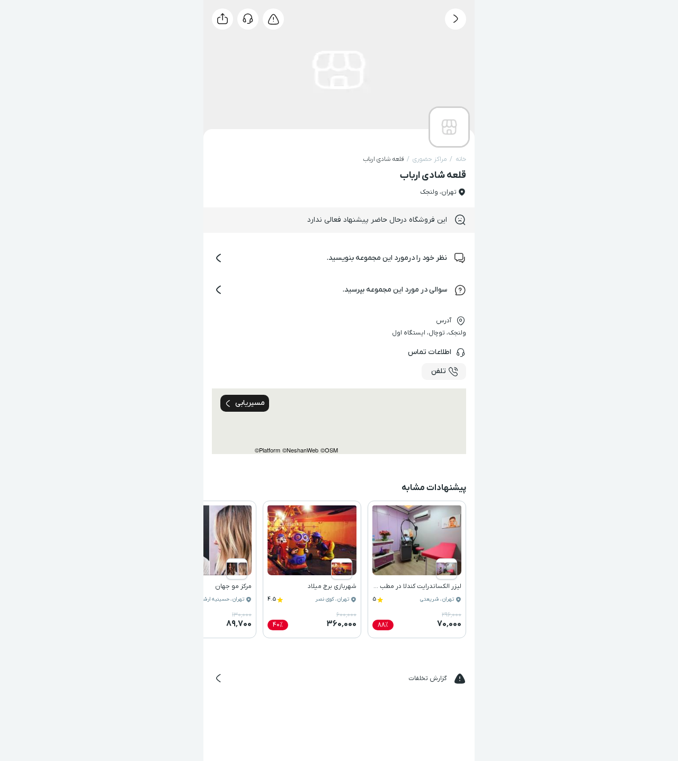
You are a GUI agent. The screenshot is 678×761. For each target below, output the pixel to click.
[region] (339, 421)
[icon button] (455, 19)
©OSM (329, 450)
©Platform (267, 450)
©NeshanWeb (300, 450)
